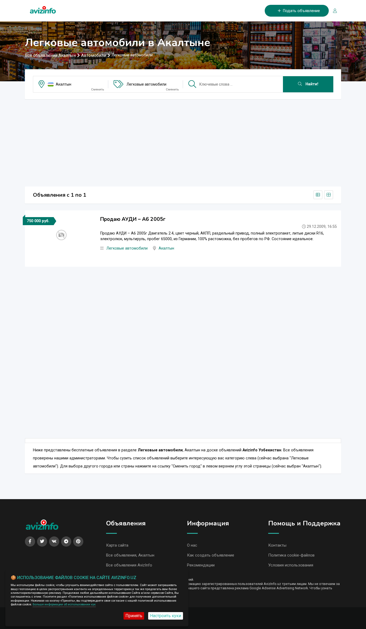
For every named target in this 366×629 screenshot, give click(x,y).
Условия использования (290, 565)
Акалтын (63, 84)
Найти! (311, 84)
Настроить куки (165, 615)
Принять (133, 615)
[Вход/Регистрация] (333, 10)
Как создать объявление (210, 555)
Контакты (277, 545)
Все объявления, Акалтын (130, 555)
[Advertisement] (183, 141)
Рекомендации (201, 565)
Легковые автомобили (146, 84)
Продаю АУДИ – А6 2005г (132, 219)
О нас (192, 545)
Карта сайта (117, 545)
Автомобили (93, 55)
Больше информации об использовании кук (64, 604)
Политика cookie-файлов (291, 555)
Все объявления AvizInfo (129, 565)
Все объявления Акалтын (50, 55)
